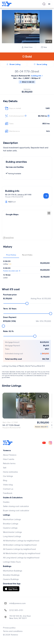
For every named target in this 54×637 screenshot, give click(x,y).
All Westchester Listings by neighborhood (21, 553)
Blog (5, 480)
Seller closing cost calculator (16, 506)
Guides (6, 502)
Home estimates (10, 472)
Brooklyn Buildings (11, 575)
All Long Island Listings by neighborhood (21, 557)
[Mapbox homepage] (8, 237)
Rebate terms (9, 463)
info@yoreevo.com (17, 603)
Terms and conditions (12, 631)
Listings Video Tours (12, 562)
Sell (4, 467)
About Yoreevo (9, 455)
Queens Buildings (11, 579)
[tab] (11, 255)
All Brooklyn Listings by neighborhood (20, 545)
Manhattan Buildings (12, 571)
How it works (8, 459)
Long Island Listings (12, 536)
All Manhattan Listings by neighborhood (21, 540)
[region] (27, 225)
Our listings (8, 476)
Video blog (8, 484)
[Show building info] (46, 196)
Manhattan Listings (12, 519)
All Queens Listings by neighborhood (19, 549)
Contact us (8, 489)
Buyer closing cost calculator (16, 510)
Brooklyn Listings (10, 523)
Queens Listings (10, 528)
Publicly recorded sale (11, 271)
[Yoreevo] (8, 444)
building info (36, 76)
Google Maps (12, 214)
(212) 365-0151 (16, 610)
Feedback (7, 493)
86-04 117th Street (27, 71)
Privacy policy (9, 628)
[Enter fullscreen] (49, 213)
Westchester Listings (12, 532)
